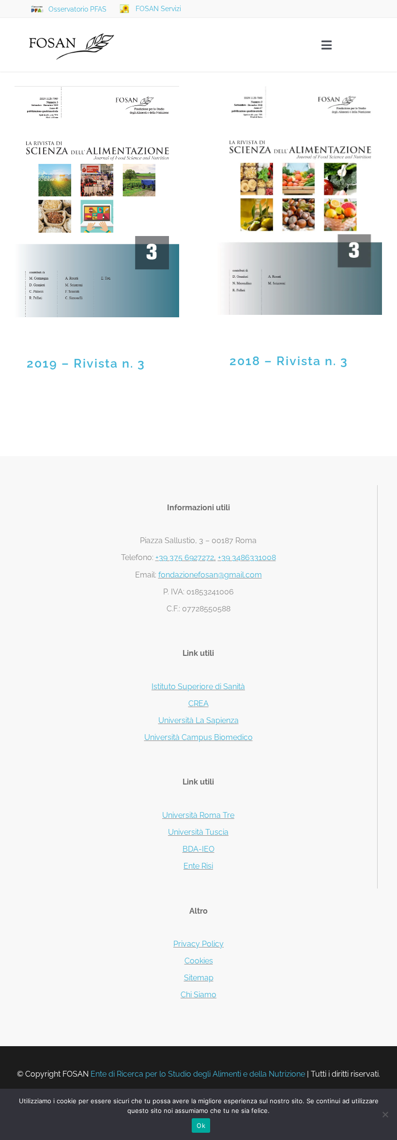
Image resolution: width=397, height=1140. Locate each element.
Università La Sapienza (198, 720)
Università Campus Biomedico (198, 737)
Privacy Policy (198, 943)
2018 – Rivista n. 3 (300, 200)
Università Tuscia (198, 832)
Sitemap (199, 977)
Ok (201, 1125)
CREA (198, 703)
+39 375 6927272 (184, 557)
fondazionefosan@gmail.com (210, 574)
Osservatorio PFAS (77, 9)
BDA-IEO (198, 849)
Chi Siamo (198, 994)
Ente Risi (198, 866)
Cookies (198, 960)
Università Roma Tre (198, 815)
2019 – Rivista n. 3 (97, 202)
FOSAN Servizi (158, 9)
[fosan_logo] (72, 25)
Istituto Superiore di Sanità (198, 686)
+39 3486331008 (247, 557)
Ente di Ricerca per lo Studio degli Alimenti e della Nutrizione (198, 1074)
